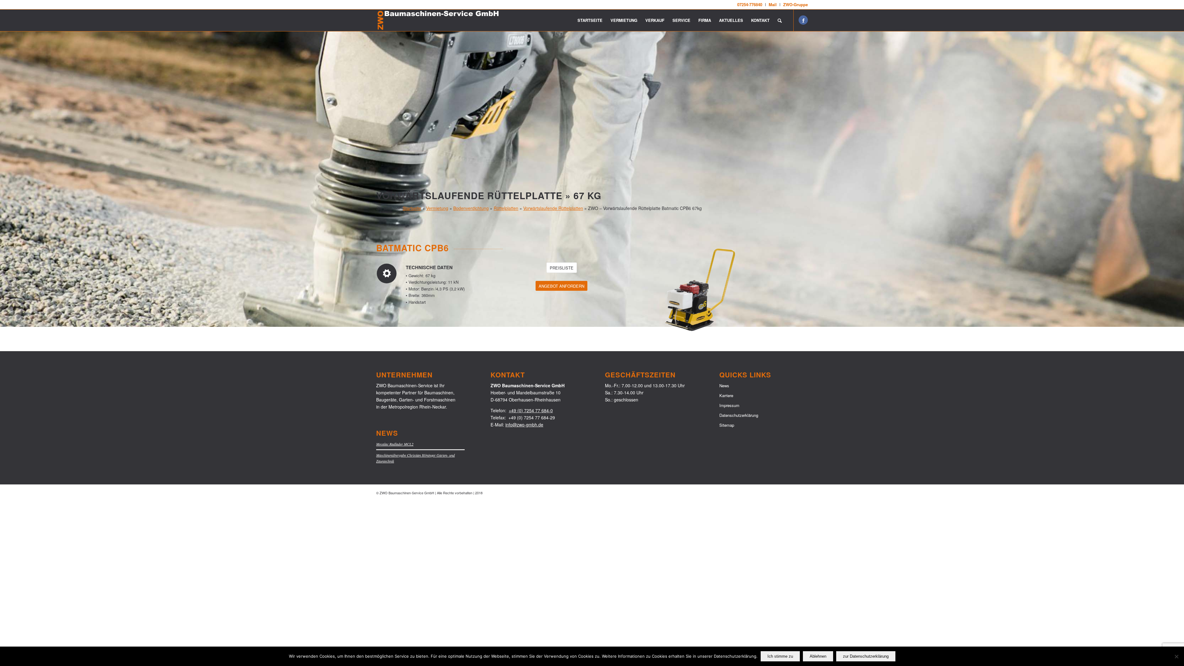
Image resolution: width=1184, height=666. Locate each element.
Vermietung (437, 208)
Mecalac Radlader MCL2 (394, 444)
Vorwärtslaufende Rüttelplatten (553, 208)
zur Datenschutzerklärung (866, 656)
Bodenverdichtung (471, 208)
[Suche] (780, 20)
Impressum (729, 405)
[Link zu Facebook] (803, 20)
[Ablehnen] (1176, 656)
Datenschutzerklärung (738, 415)
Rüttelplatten (506, 208)
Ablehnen (818, 656)
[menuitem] (750, 4)
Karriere (726, 395)
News (724, 385)
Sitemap (726, 425)
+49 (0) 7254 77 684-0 (531, 410)
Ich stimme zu (780, 656)
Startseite (412, 208)
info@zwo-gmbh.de (524, 424)
